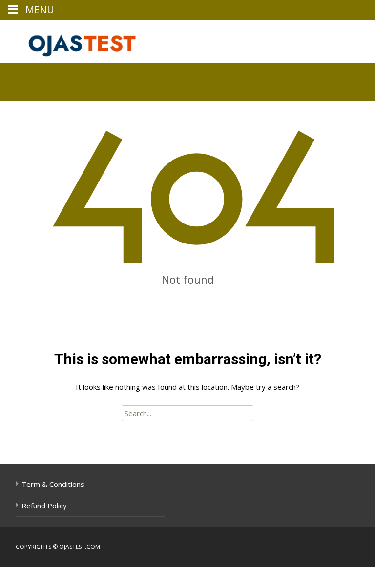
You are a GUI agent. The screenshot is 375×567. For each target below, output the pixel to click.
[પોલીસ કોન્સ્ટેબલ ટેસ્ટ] (76, 40)
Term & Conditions (52, 484)
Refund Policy (44, 505)
